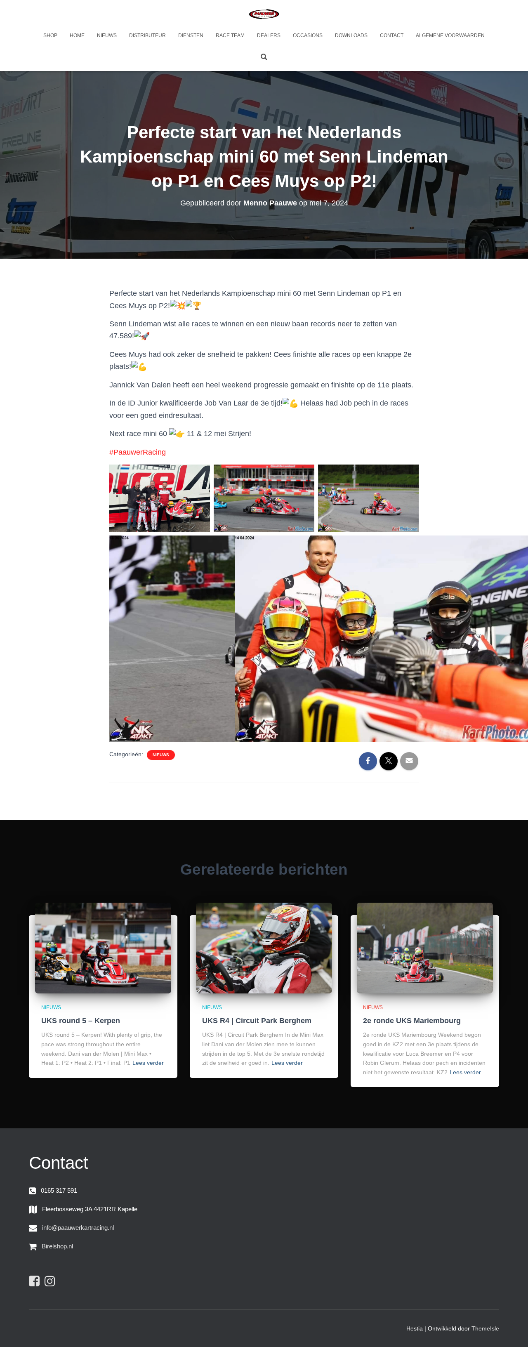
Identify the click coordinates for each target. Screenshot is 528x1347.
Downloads (351, 35)
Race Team (230, 35)
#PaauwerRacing (137, 452)
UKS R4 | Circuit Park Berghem (256, 1021)
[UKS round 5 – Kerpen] (103, 947)
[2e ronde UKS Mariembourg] (425, 947)
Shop (50, 35)
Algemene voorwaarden (450, 35)
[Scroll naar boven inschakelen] (511, 1330)
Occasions (308, 35)
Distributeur (147, 35)
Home (77, 35)
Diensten (190, 35)
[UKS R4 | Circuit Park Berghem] (264, 947)
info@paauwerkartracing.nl (78, 1227)
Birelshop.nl (57, 1246)
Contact (391, 35)
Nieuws (107, 35)
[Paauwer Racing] (263, 14)
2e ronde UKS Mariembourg (412, 1021)
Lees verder (148, 1062)
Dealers (268, 35)
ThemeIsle (485, 1328)
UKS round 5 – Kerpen (80, 1021)
